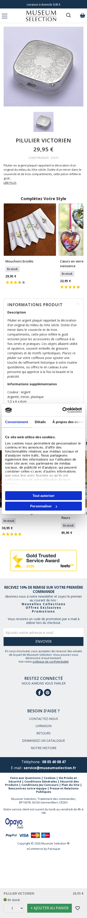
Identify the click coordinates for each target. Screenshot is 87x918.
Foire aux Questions (25, 778)
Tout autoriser (43, 495)
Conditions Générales (40, 781)
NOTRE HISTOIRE (43, 748)
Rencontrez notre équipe (27, 788)
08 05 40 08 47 (54, 761)
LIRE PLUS (10, 183)
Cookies (50, 778)
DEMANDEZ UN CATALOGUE (43, 740)
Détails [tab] (40, 422)
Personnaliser (41, 506)
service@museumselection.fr (50, 767)
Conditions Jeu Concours (39, 785)
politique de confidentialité (51, 662)
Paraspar (54, 849)
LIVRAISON (43, 726)
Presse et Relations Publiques (57, 790)
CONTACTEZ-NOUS (43, 719)
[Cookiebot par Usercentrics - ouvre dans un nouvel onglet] (62, 410)
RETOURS (43, 733)
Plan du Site (70, 785)
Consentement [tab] (16, 422)
